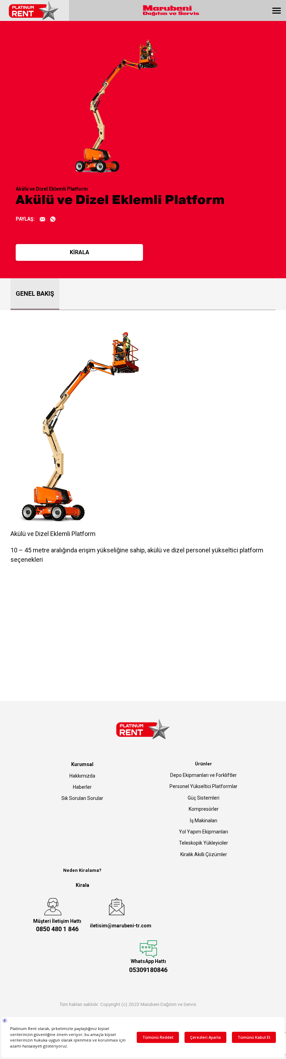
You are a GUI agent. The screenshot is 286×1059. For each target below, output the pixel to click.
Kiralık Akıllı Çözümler (203, 854)
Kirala (82, 885)
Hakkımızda (82, 776)
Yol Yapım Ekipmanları (203, 831)
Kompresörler (204, 809)
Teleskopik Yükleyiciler (203, 843)
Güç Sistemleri (203, 798)
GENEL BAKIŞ (35, 293)
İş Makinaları (203, 820)
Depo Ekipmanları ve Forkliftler (203, 775)
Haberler (82, 787)
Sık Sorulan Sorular (82, 798)
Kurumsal (82, 764)
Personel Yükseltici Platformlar (204, 786)
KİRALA (79, 252)
